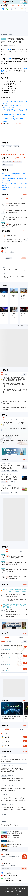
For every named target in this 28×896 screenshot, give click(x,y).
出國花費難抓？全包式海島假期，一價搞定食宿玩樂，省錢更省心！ (23, 296)
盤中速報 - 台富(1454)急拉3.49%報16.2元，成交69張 (15, 277)
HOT (7, 203)
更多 (25, 374)
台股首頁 (18, 157)
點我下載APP (19, 123)
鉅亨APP (9, 888)
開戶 (25, 647)
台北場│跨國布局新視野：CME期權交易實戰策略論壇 (16, 211)
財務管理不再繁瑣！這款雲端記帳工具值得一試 (13, 314)
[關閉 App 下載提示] (1, 2)
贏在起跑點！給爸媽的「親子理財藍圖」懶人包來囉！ (14, 154)
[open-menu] (1, 5)
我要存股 (24, 157)
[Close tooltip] (23, 12)
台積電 (7, 741)
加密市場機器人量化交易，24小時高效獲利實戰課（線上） (16, 218)
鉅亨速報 (5, 34)
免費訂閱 (24, 868)
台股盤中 (11, 34)
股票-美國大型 (9, 649)
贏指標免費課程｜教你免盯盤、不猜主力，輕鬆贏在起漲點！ (16, 204)
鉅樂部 (18, 888)
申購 (25, 656)
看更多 (24, 194)
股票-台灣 (8, 658)
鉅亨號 (14, 888)
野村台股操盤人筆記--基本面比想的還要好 (4, 296)
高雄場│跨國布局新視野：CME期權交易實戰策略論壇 (16, 225)
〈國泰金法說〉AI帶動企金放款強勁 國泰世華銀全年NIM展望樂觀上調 (14, 296)
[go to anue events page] (21, 5)
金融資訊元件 (14, 891)
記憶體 (7, 737)
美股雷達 (9, 463)
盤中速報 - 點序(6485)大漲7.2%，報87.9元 (15, 270)
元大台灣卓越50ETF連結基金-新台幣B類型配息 (12, 654)
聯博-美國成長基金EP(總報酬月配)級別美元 (11, 646)
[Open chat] (25, 9)
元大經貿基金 (4, 662)
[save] (20, 9)
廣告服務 (7, 891)
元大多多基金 (4, 668)
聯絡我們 (21, 891)
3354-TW (8, 49)
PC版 (4, 888)
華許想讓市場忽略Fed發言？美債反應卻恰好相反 (4, 314)
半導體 (7, 746)
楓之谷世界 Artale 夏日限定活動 (23, 314)
